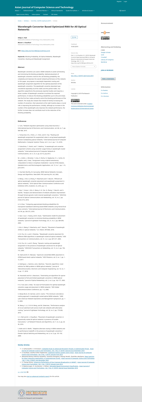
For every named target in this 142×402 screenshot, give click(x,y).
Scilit (102, 55)
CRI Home (54, 14)
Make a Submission (108, 79)
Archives (26, 21)
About (17, 10)
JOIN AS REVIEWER (107, 70)
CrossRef (104, 57)
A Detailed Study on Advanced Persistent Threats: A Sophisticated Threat (65, 349)
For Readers (104, 90)
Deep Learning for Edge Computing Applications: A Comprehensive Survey (58, 357)
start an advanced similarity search (38, 376)
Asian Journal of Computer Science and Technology (44, 7)
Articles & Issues (87, 10)
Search (123, 10)
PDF (75, 37)
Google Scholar (106, 52)
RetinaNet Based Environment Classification (64, 366)
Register (119, 1)
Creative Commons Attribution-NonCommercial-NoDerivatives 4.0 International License (82, 106)
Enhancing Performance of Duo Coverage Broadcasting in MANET (55, 362)
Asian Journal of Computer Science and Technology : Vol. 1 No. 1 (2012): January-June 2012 (58, 363)
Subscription (36, 14)
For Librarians (105, 96)
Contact (45, 14)
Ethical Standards (57, 10)
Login (125, 1)
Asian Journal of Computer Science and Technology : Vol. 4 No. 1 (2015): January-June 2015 (57, 353)
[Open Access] (105, 34)
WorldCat (104, 62)
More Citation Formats (78, 66)
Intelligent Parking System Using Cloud (61, 352)
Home (19, 21)
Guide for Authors (72, 10)
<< (18, 372)
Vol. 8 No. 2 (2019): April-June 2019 (41, 21)
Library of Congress (107, 60)
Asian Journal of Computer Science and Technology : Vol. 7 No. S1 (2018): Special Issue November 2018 (58, 350)
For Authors (104, 93)
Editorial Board (28, 10)
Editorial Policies (41, 10)
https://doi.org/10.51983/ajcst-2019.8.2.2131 (35, 51)
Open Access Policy (22, 14)
